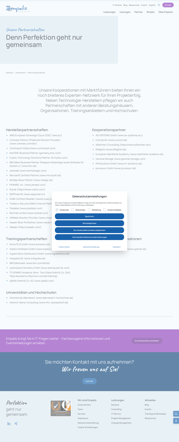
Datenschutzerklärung (91, 247)
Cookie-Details (64, 247)
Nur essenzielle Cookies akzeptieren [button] (89, 230)
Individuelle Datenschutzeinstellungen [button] (89, 237)
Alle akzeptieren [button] (89, 223)
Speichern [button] (89, 216)
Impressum (117, 247)
